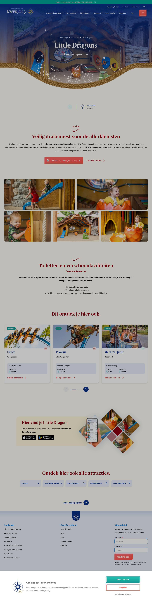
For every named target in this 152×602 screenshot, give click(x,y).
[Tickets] (142, 13)
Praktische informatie (13, 545)
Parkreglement (66, 541)
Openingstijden (113, 7)
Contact (125, 7)
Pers (62, 537)
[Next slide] (86, 389)
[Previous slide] (66, 389)
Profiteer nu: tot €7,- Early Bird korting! (74, 2)
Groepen (97, 13)
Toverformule (66, 529)
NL (143, 7)
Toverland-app (10, 537)
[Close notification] (95, 2)
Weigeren (123, 587)
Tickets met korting (12, 529)
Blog (62, 533)
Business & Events (12, 557)
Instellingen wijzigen (123, 594)
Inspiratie (8, 541)
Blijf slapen (84, 13)
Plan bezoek (71, 13)
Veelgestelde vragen (13, 549)
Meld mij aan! (123, 556)
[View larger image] (39, 194)
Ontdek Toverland (53, 13)
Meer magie (110, 13)
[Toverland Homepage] (16, 11)
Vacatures (136, 7)
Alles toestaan (123, 579)
